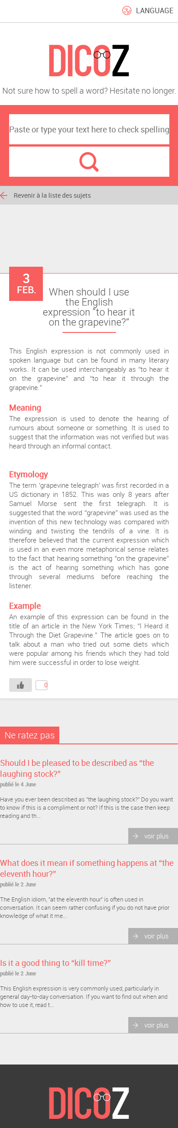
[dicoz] (89, 61)
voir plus (156, 835)
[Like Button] (20, 685)
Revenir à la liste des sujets (52, 195)
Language (154, 10)
